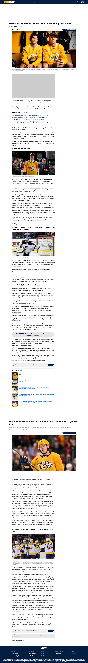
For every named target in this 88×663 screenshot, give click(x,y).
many (16, 605)
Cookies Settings (45, 656)
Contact (43, 651)
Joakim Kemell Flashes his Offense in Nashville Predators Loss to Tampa (32, 123)
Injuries (43, 2)
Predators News (20, 640)
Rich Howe (14, 26)
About (13, 651)
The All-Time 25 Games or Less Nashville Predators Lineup (28, 119)
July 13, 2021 (32, 303)
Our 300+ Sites (59, 651)
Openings (31, 651)
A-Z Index (31, 656)
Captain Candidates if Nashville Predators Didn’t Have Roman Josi (30, 117)
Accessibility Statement (17, 656)
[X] (77, 1)
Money (14, 614)
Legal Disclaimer (72, 653)
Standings (33, 2)
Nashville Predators (31, 102)
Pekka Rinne (32, 100)
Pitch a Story (14, 653)
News (17, 2)
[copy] (20, 29)
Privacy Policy (32, 653)
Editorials (18, 410)
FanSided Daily (72, 651)
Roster (38, 2)
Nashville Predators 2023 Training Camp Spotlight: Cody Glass (29, 121)
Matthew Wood (49, 479)
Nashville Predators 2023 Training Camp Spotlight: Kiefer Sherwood (30, 115)
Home (13, 410)
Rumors (21, 2)
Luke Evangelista (19, 595)
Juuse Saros (29, 134)
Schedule (27, 2)
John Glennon (27, 297)
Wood (13, 501)
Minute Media (10, 659)
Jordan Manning (15, 429)
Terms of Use (44, 653)
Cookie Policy (58, 653)
